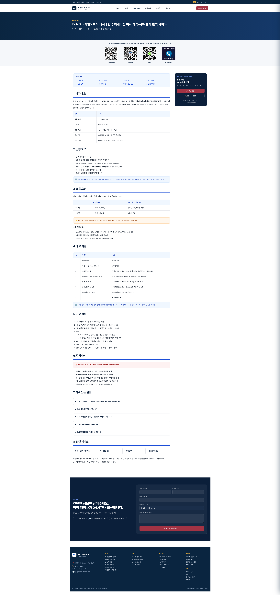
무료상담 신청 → (191, 91)
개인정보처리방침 (190, 577)
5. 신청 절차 (79, 84)
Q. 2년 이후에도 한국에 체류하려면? (90, 432)
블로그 (167, 8)
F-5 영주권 (162, 567)
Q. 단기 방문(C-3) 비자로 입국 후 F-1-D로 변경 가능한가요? (98, 401)
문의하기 (159, 8)
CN (202, 2)
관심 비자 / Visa (144, 504)
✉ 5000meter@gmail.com (80, 569)
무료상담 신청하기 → (171, 528)
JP (206, 2)
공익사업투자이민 (110, 567)
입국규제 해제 (189, 559)
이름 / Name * (144, 488)
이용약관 (187, 580)
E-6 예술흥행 (136, 565)
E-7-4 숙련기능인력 (137, 559)
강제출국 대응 (189, 565)
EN (198, 2)
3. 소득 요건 (126, 80)
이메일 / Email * (176, 488)
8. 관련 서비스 (150, 84)
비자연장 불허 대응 (190, 562)
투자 (118, 8)
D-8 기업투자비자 (110, 559)
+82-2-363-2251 (78, 2)
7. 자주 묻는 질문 (128, 84)
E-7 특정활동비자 (137, 557)
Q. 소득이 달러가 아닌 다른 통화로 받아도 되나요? (94, 417)
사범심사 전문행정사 (191, 557)
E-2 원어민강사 (136, 562)
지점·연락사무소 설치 (111, 570)
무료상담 (205, 588)
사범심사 (148, 8)
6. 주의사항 (102, 84)
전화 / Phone (143, 496)
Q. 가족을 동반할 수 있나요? (87, 409)
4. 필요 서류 (150, 80)
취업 (126, 8)
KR (194, 2)
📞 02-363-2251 (190, 96)
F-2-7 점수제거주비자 (165, 557)
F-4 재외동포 (162, 559)
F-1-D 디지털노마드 (164, 565)
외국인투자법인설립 (110, 557)
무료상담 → (202, 8)
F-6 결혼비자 (162, 562)
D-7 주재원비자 (109, 565)
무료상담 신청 (189, 572)
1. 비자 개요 (79, 80)
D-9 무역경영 (109, 562)
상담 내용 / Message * (146, 512)
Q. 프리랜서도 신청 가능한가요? (88, 424)
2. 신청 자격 (103, 80)
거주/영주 (136, 8)
